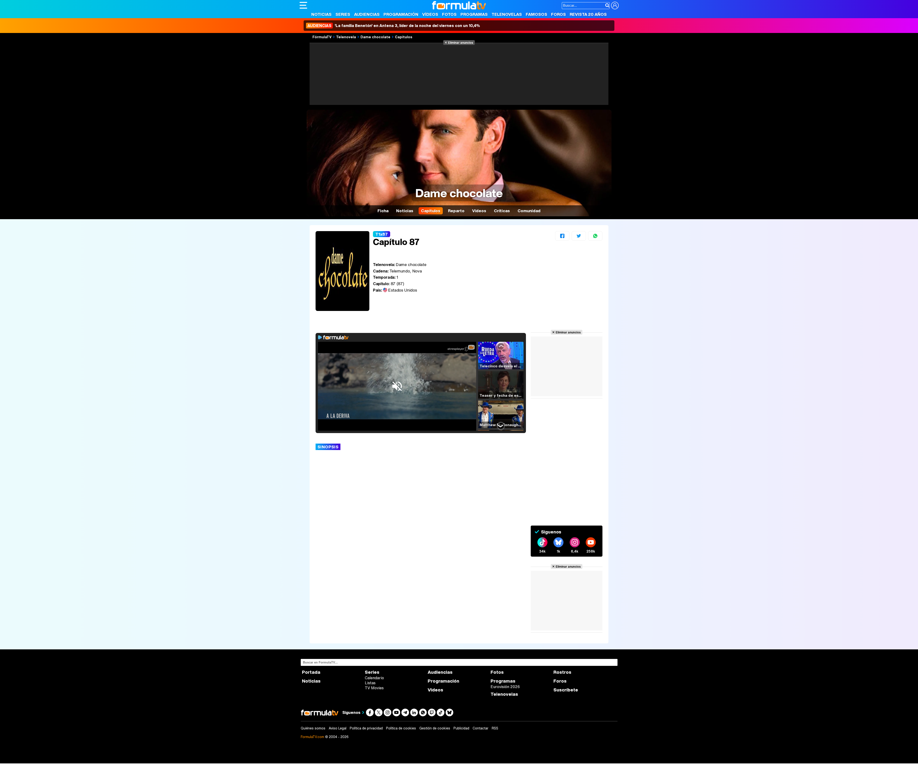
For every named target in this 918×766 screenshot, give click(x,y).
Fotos (449, 14)
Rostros (562, 672)
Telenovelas (507, 14)
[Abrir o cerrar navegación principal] (303, 5)
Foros (558, 14)
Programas (474, 14)
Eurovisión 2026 (505, 687)
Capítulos (403, 36)
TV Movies (374, 688)
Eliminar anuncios (460, 42)
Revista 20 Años (588, 14)
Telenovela (346, 36)
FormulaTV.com (312, 736)
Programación (400, 14)
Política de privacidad (366, 728)
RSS (495, 728)
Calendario (374, 678)
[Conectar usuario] (615, 5)
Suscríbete (565, 690)
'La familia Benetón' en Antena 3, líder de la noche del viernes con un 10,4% (393, 25)
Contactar (480, 728)
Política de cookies (401, 728)
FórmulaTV (322, 36)
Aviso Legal (337, 728)
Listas (370, 683)
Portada (311, 672)
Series (342, 14)
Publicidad (461, 728)
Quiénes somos (313, 728)
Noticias (321, 14)
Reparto (456, 211)
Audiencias (367, 14)
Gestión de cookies (434, 728)
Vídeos (430, 14)
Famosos (536, 14)
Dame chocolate (375, 36)
